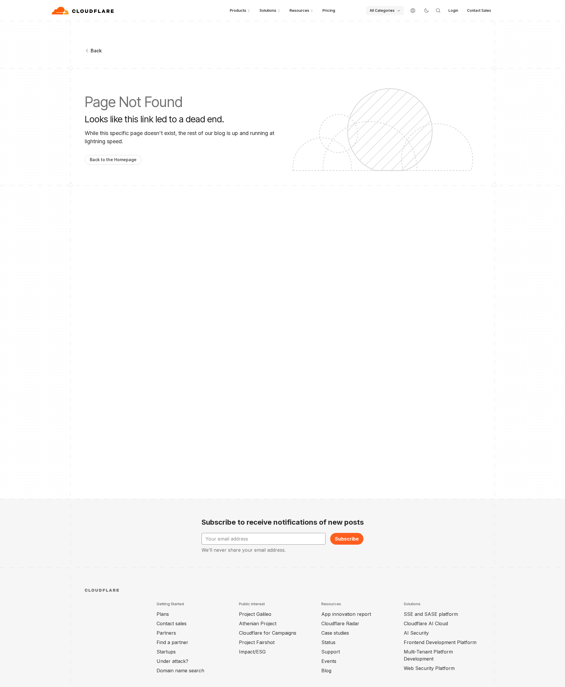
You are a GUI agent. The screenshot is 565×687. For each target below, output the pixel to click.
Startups (166, 652)
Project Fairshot (257, 642)
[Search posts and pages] (438, 10)
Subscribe (347, 539)
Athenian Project (257, 623)
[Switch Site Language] (412, 10)
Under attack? (172, 661)
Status (328, 642)
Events (328, 661)
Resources (299, 10)
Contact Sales (479, 10)
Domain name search (180, 670)
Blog (326, 670)
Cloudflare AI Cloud (426, 623)
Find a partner (172, 642)
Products (238, 10)
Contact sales (172, 623)
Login (453, 10)
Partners (166, 633)
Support (330, 652)
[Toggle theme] (426, 10)
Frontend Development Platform (440, 642)
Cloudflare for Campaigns (267, 633)
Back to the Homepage (113, 159)
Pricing (329, 10)
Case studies (335, 633)
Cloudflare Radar (340, 623)
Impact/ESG (252, 652)
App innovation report (346, 614)
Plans (163, 614)
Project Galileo (255, 614)
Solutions (268, 10)
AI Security (416, 633)
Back (96, 51)
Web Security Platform (429, 668)
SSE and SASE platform (431, 614)
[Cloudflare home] (83, 10)
